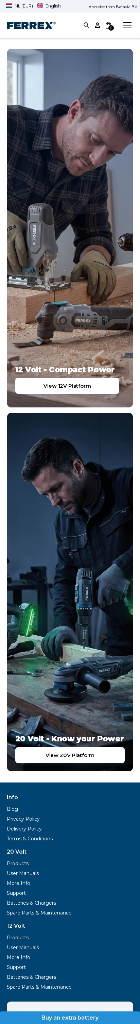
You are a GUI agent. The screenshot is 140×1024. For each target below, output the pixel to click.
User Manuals (23, 873)
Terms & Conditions (30, 839)
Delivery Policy (24, 829)
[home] (31, 25)
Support (16, 893)
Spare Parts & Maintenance (39, 913)
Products (18, 863)
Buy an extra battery (70, 1017)
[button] (33, 6)
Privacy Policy (23, 819)
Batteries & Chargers (31, 903)
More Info (18, 883)
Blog (12, 809)
